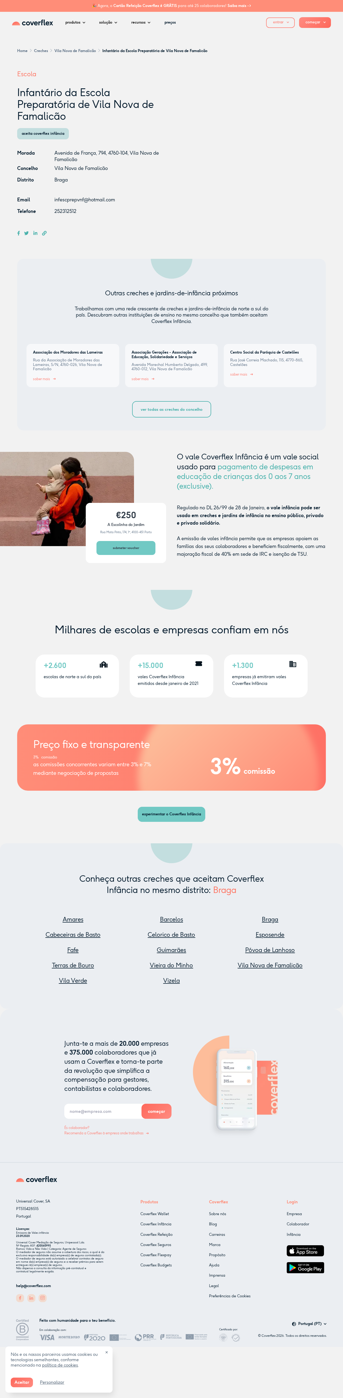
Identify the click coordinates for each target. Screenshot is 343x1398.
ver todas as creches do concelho (172, 409)
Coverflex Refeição (156, 1234)
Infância (294, 1234)
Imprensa (217, 1275)
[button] (76, 22)
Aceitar (21, 1382)
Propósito (217, 1255)
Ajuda (214, 1265)
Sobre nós (217, 1214)
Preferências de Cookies (230, 1296)
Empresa (294, 1214)
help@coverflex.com (33, 1286)
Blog (213, 1224)
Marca (215, 1245)
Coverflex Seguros (155, 1245)
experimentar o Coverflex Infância (171, 814)
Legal (214, 1286)
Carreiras (217, 1234)
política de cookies (60, 1365)
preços (170, 22)
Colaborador (298, 1224)
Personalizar (52, 1382)
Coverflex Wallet (154, 1214)
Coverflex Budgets (156, 1265)
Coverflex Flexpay (155, 1255)
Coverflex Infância (156, 1224)
